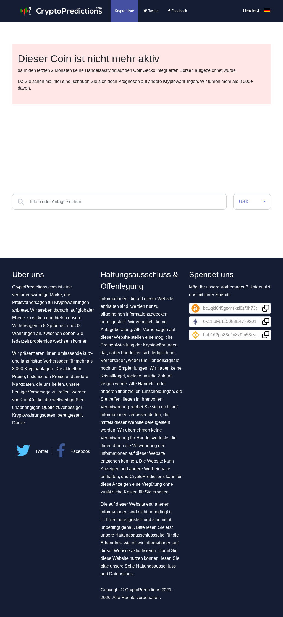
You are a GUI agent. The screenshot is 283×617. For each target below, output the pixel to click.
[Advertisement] (141, 145)
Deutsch (252, 10)
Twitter (153, 11)
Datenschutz (121, 573)
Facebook (178, 11)
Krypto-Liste (124, 11)
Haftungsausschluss (156, 566)
